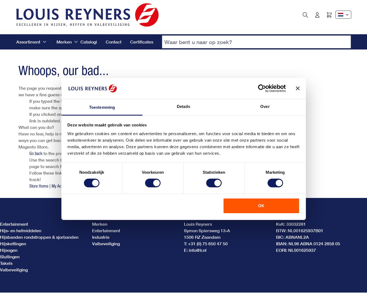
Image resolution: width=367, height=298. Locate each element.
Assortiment (28, 41)
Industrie (100, 237)
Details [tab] (183, 106)
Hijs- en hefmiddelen (20, 230)
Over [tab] (264, 106)
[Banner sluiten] (298, 88)
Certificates (141, 41)
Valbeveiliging (14, 269)
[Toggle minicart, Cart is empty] (329, 15)
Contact (113, 41)
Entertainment (14, 223)
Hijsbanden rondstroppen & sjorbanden (39, 237)
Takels (6, 263)
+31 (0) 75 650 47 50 (208, 243)
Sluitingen (10, 256)
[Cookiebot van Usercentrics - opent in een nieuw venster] (262, 88)
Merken (64, 41)
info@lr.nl (197, 250)
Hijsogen (8, 250)
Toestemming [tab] (102, 107)
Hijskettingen (13, 243)
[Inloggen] (317, 15)
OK (261, 205)
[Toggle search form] (305, 15)
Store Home (38, 186)
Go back (35, 153)
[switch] (153, 183)
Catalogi (88, 41)
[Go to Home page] (87, 15)
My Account (61, 186)
